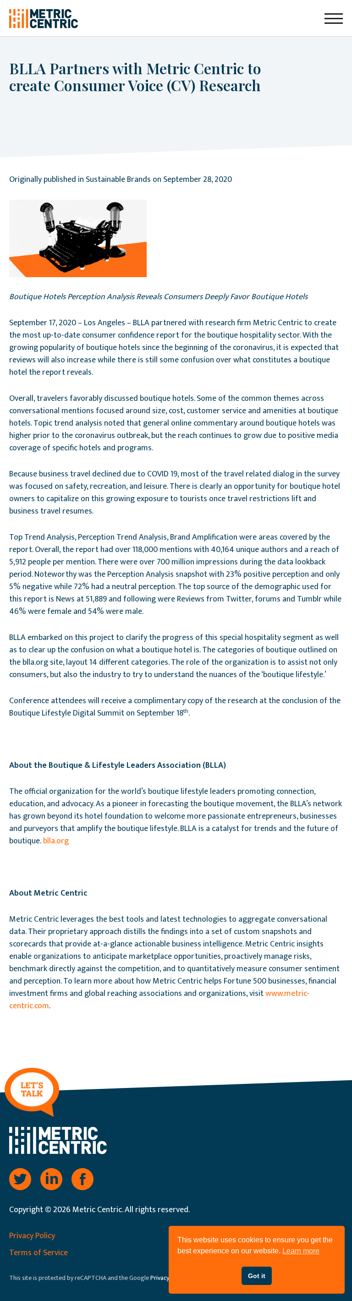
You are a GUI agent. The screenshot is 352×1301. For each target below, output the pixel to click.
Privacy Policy (32, 1236)
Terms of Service (38, 1253)
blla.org (56, 841)
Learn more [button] (300, 1251)
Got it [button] (256, 1275)
